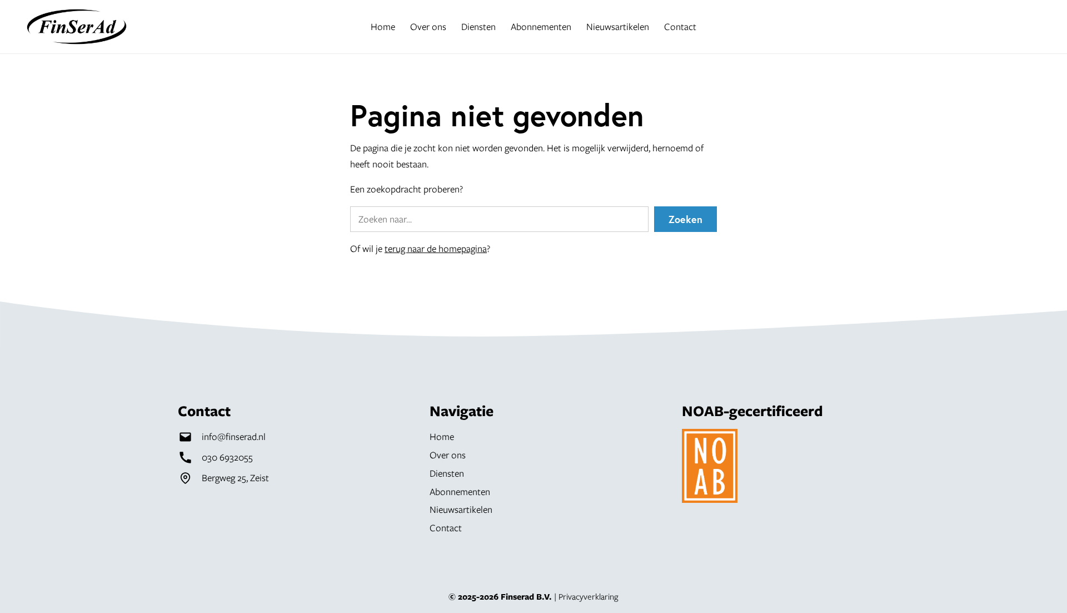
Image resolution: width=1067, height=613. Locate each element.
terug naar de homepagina (436, 248)
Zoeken (685, 219)
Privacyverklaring (589, 596)
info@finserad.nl (234, 436)
